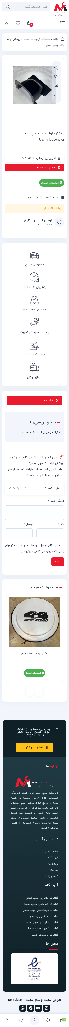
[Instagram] (46, 1008)
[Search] (7, 6)
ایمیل (28, 524)
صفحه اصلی (51, 852)
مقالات (54, 870)
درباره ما (53, 864)
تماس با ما (51, 876)
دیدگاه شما (56, 501)
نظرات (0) (48, 400)
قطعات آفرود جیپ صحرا (43, 929)
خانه (56, 39)
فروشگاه (53, 858)
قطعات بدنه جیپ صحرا (43, 916)
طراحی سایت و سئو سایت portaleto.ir (34, 1000)
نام (61, 524)
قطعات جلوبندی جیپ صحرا (41, 923)
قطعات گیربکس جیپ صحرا (41, 904)
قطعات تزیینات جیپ (37, 39)
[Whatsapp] (22, 1008)
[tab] (34, 400)
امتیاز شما (52, 488)
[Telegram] (30, 1008)
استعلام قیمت (50, 183)
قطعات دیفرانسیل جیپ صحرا (40, 910)
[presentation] (39, 692)
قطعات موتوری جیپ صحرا (42, 898)
